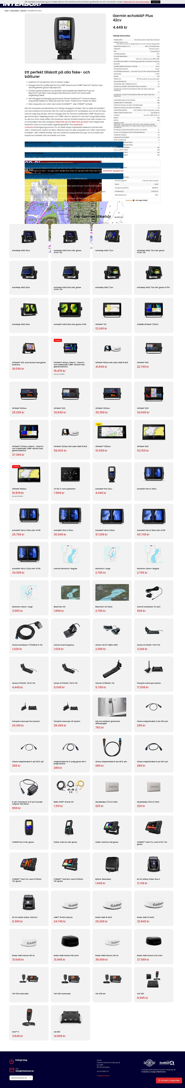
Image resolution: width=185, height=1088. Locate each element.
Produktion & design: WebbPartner (154, 1072)
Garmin (23, 11)
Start (7, 11)
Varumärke (14, 11)
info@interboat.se (25, 1071)
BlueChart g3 (61, 122)
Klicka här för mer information (137, 2)
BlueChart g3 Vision (80, 122)
